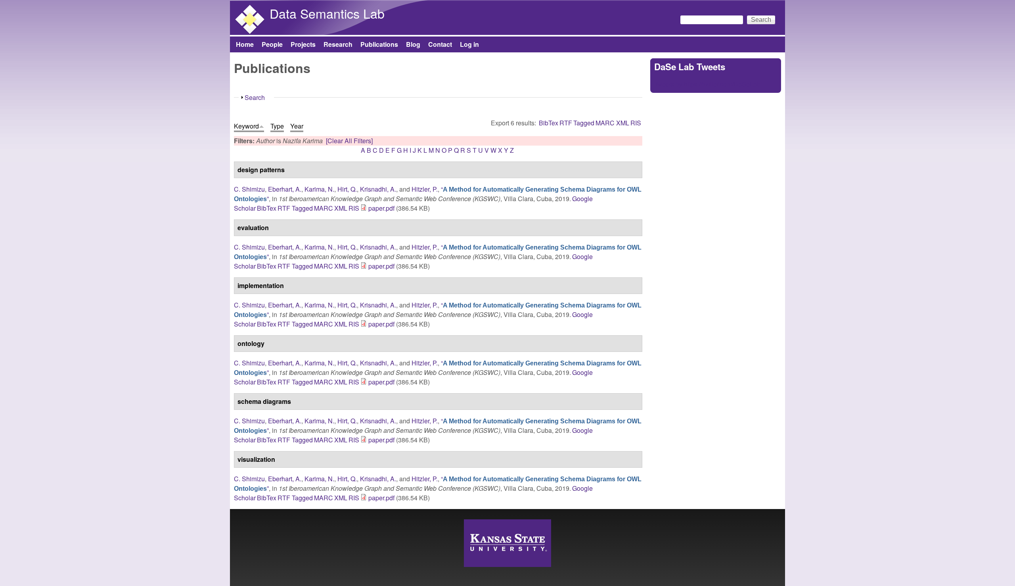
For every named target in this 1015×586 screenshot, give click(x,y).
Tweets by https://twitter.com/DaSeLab (707, 83)
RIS (635, 122)
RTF (565, 122)
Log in (469, 44)
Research (338, 44)
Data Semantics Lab (327, 13)
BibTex (548, 122)
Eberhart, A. (284, 189)
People (272, 44)
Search (255, 97)
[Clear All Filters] (349, 140)
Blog (413, 44)
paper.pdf (381, 208)
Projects (303, 44)
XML (622, 122)
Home (245, 44)
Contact (440, 44)
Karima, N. (319, 189)
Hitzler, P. (425, 189)
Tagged (583, 122)
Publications (379, 44)
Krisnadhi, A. (378, 189)
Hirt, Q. (347, 189)
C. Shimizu (249, 189)
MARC (605, 122)
